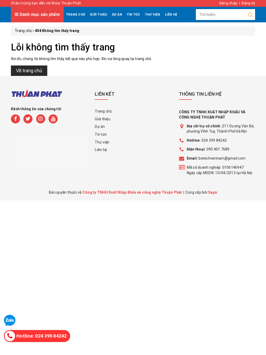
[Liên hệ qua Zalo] (10, 320)
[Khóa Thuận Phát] (37, 96)
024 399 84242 (207, 140)
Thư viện (152, 14)
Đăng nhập (228, 3)
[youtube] (53, 118)
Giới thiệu (98, 14)
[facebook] (15, 118)
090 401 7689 (218, 149)
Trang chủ (75, 14)
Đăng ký (248, 3)
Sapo (212, 192)
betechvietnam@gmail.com (216, 158)
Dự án (117, 14)
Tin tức (133, 14)
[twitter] (27, 118)
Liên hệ (171, 14)
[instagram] (40, 118)
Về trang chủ (29, 70)
